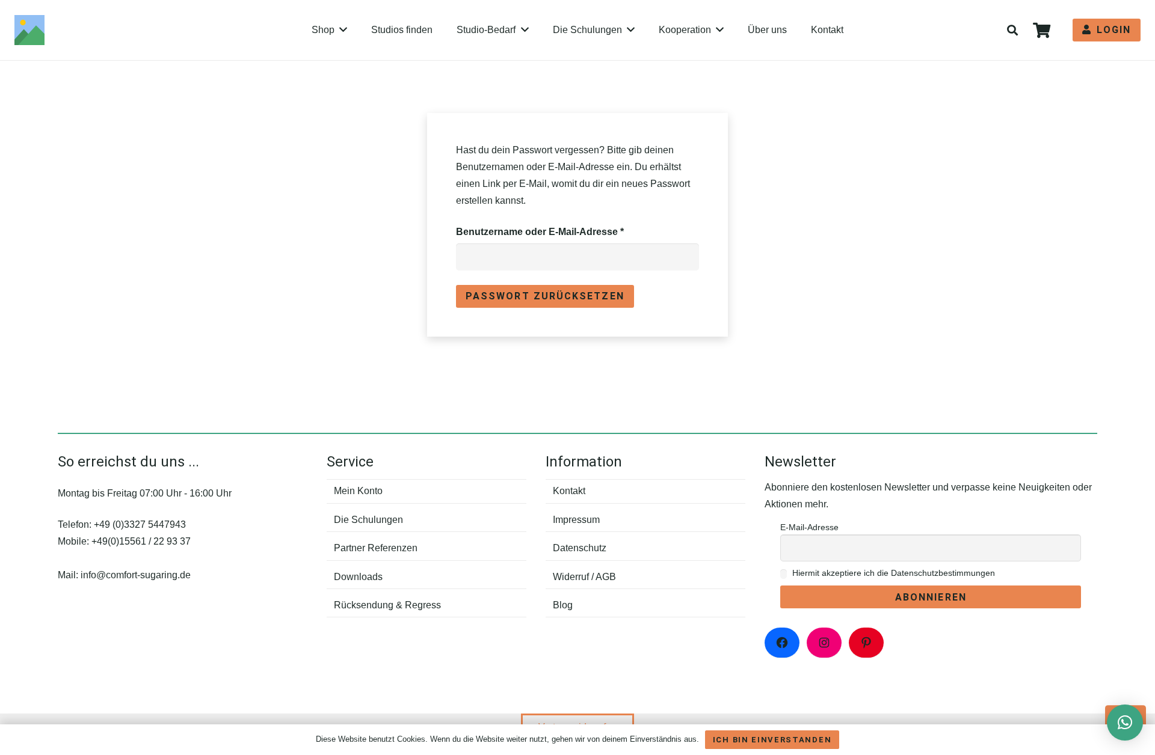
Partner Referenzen (375, 548)
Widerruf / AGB (584, 577)
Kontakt (569, 491)
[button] (1012, 30)
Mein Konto (358, 491)
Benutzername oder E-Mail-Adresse (566, 231)
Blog (563, 605)
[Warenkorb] (1041, 30)
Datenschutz (579, 548)
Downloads (358, 577)
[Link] (29, 30)
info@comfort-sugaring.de (136, 575)
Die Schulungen (368, 520)
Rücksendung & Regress (387, 605)
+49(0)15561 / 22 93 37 (141, 541)
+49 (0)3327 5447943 (140, 524)
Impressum (576, 520)
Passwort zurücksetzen (545, 296)
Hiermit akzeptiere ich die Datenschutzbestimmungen (892, 573)
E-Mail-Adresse (809, 527)
